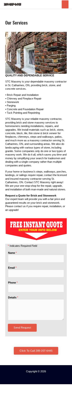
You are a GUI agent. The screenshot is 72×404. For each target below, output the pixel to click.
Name (12, 252)
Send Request (22, 327)
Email (12, 267)
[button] (36, 376)
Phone (13, 282)
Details (13, 297)
